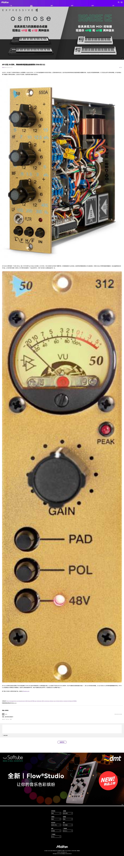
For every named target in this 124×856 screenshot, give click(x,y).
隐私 (75, 850)
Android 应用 (50, 850)
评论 (120, 67)
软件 (72, 5)
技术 (93, 5)
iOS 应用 (45, 850)
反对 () (7, 719)
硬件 (52, 5)
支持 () (3, 719)
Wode (3, 67)
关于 (71, 850)
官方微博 (59, 850)
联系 (73, 850)
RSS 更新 (62, 850)
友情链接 (78, 850)
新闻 (31, 5)
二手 (113, 5)
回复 (11, 719)
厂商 (11, 5)
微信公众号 (55, 850)
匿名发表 (5, 735)
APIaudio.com (26, 691)
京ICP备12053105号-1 (57, 853)
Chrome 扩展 (67, 850)
